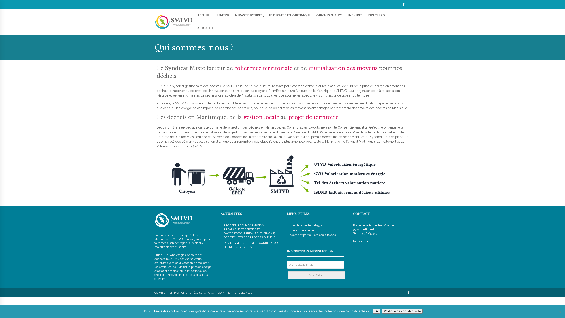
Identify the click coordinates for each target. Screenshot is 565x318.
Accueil (203, 15)
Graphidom (216, 292)
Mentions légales (239, 292)
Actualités (206, 28)
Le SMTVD (222, 15)
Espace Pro (376, 15)
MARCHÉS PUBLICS (329, 15)
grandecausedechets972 (306, 225)
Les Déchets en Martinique (289, 15)
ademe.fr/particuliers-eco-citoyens (313, 235)
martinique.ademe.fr (303, 230)
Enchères (355, 15)
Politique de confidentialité (402, 311)
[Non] (559, 312)
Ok (376, 311)
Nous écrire (360, 241)
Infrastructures (248, 15)
